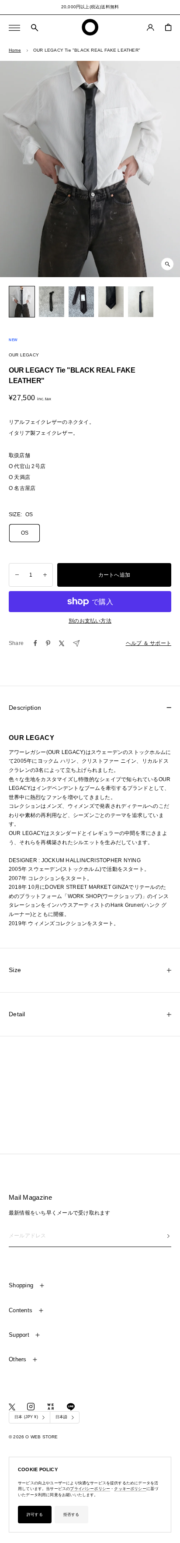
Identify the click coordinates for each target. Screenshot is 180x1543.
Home (15, 50)
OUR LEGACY (24, 354)
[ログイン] (150, 27)
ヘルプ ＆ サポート (148, 643)
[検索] (34, 28)
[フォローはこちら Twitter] (12, 1407)
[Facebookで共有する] (35, 643)
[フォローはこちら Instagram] (31, 1406)
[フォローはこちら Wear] (50, 1406)
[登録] (168, 1236)
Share (16, 643)
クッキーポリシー (130, 1489)
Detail (17, 1014)
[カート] (168, 27)
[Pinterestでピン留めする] (48, 643)
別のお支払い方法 (90, 621)
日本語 (61, 1417)
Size (15, 969)
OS (24, 533)
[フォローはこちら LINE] (71, 1407)
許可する (35, 1514)
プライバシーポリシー (90, 1489)
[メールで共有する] (76, 643)
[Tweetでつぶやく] (61, 643)
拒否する (71, 1514)
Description (25, 707)
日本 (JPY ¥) (26, 1417)
